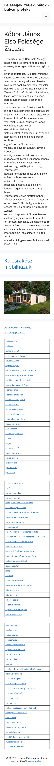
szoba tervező (11, 527)
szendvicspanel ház (14, 433)
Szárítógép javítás (14, 332)
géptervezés (11, 463)
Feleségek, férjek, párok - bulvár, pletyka (26, 7)
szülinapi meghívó (13, 679)
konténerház (11, 429)
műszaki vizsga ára (13, 742)
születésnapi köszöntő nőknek (19, 541)
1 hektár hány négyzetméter (18, 737)
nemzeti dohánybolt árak (16, 385)
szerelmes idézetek (14, 580)
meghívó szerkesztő (14, 674)
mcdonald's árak (12, 424)
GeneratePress (36, 761)
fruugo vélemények (14, 409)
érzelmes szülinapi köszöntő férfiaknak (22, 532)
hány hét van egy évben (16, 727)
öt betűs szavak (12, 605)
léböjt (8, 570)
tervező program (12, 664)
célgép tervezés (12, 448)
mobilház (9, 438)
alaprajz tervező (12, 654)
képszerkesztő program (16, 609)
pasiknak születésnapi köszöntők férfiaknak (25, 537)
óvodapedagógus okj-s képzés (19, 375)
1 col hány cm (11, 698)
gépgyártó (10, 472)
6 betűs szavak (12, 595)
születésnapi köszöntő (15, 683)
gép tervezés (11, 467)
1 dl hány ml (10, 703)
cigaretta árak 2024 (14, 395)
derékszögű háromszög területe (19, 551)
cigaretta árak (11, 390)
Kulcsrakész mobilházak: (18, 264)
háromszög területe (14, 546)
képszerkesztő (12, 640)
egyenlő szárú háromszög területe (20, 556)
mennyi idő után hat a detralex (19, 502)
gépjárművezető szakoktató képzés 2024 (24, 370)
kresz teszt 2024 (13, 722)
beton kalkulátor (12, 732)
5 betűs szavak (12, 590)
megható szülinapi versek (16, 517)
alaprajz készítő (12, 659)
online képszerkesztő (15, 644)
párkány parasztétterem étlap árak (20, 708)
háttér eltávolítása (13, 614)
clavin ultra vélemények (15, 419)
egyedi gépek (11, 458)
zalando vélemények (14, 414)
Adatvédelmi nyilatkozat (18, 327)
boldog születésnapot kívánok (18, 585)
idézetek (9, 575)
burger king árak (12, 498)
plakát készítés (12, 361)
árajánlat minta (11, 341)
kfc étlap (9, 488)
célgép (8, 443)
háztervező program (14, 522)
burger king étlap (13, 493)
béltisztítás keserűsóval (16, 561)
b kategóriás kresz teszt (16, 712)
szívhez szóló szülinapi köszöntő (20, 688)
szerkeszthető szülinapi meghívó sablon (23, 669)
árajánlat (9, 346)
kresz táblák (10, 717)
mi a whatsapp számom (15, 507)
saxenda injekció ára (14, 747)
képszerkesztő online (15, 649)
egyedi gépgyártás (13, 453)
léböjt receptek (12, 566)
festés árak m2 (12, 351)
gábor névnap (11, 625)
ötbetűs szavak (12, 600)
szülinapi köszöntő (13, 693)
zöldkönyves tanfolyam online (18, 380)
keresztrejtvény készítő (16, 356)
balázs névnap (11, 635)
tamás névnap (11, 630)
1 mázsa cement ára (14, 483)
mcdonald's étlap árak (15, 399)
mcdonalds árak (12, 404)
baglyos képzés (12, 365)
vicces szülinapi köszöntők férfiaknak (22, 512)
